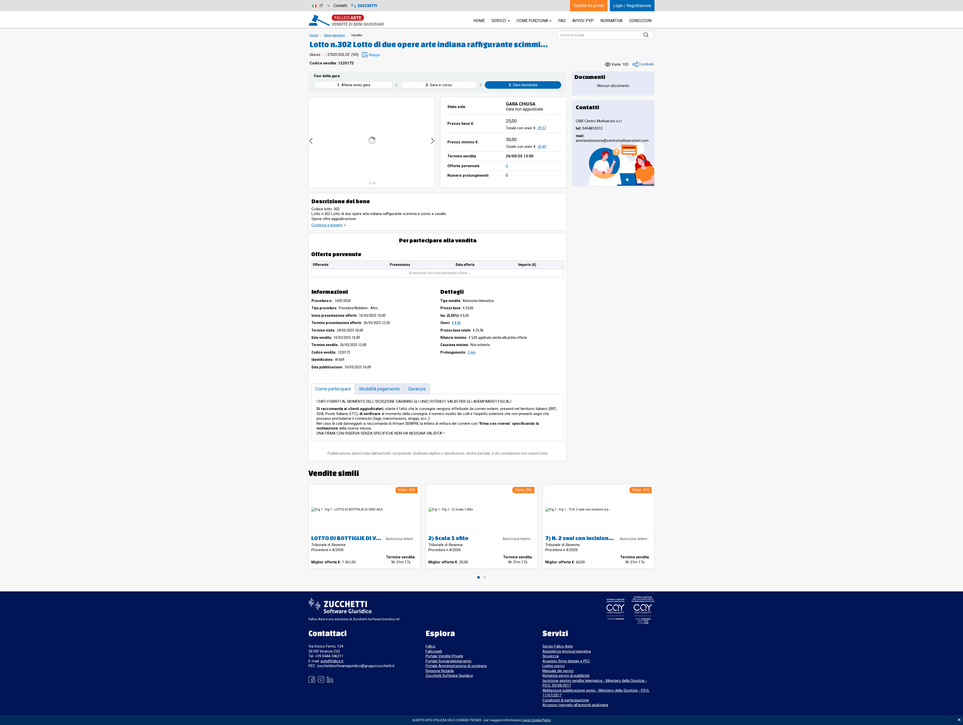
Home (313, 35)
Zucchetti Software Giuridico (449, 675)
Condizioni (640, 20)
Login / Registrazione (632, 5)
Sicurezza (550, 656)
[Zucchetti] (364, 6)
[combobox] (321, 5)
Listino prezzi (553, 666)
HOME (479, 20)
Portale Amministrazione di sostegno (456, 666)
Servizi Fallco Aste (557, 646)
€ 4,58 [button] (456, 323)
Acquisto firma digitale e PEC (566, 661)
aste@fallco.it (331, 661)
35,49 (541, 146)
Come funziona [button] (533, 20)
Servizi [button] (499, 20)
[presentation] (311, 140)
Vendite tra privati (588, 5)
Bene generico (334, 35)
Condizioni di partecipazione (565, 700)
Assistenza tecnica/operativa (566, 651)
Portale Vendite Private (444, 656)
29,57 (541, 128)
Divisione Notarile (440, 671)
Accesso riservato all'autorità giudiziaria (575, 705)
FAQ (562, 20)
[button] (371, 55)
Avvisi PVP (583, 20)
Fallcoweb (434, 651)
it (321, 6)
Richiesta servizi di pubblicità (565, 675)
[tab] (333, 388)
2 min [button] (471, 352)
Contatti (340, 5)
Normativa (611, 20)
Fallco (430, 646)
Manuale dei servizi (558, 671)
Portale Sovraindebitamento (448, 661)
